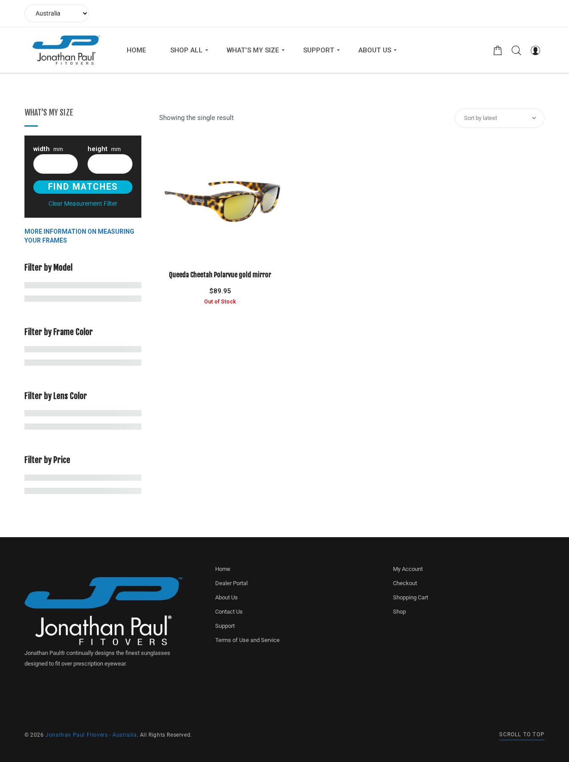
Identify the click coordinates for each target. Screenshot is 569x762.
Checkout (405, 583)
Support (225, 625)
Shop (399, 611)
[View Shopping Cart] (498, 50)
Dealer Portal (231, 583)
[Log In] (535, 50)
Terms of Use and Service (247, 640)
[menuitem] (136, 50)
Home (222, 569)
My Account (408, 569)
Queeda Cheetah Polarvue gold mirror (220, 275)
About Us (226, 597)
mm (48, 149)
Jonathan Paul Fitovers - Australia (90, 735)
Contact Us (229, 611)
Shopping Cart (410, 597)
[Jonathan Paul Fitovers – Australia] (66, 50)
